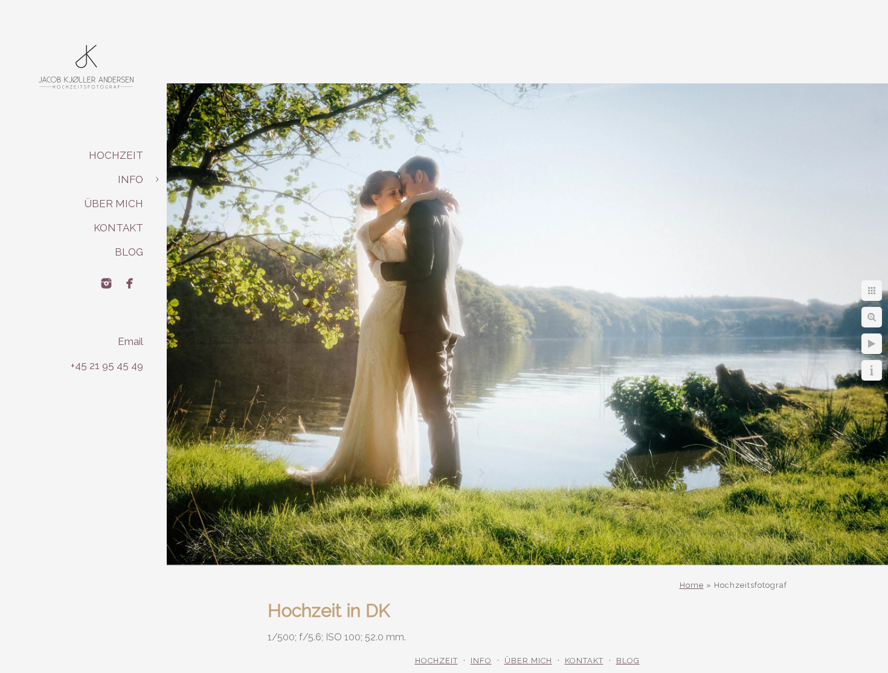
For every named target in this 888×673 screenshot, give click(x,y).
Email (130, 341)
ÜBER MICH (113, 204)
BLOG (129, 252)
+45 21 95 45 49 (107, 365)
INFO (130, 179)
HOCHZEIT (116, 155)
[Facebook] (130, 283)
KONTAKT (118, 228)
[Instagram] (106, 283)
